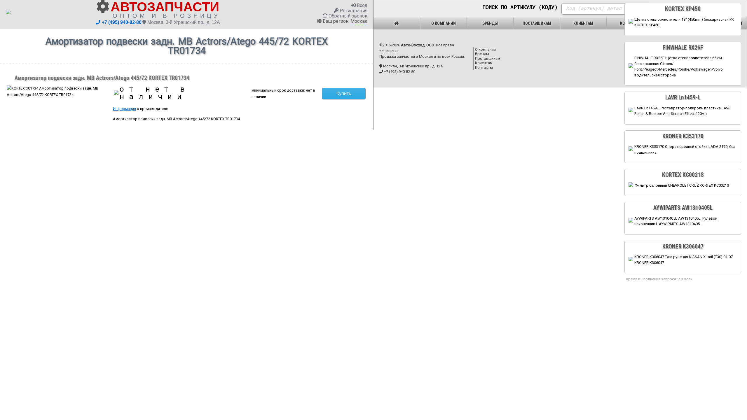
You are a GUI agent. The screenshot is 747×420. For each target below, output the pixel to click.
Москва (358, 21)
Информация (124, 108)
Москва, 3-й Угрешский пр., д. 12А (183, 22)
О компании (443, 23)
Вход (361, 5)
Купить (343, 93)
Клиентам (583, 23)
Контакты (484, 67)
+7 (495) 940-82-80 (122, 22)
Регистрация (352, 10)
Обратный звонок (347, 16)
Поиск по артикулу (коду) (520, 7)
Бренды (490, 23)
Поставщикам (537, 23)
